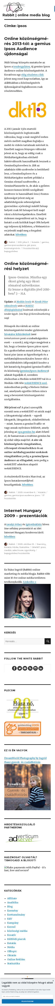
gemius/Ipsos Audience (34, 370)
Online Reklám (16, 959)
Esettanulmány (16, 914)
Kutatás (35, 242)
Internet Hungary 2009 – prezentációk (25, 513)
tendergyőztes (21, 66)
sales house (17, 550)
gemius (45, 242)
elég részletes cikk (32, 74)
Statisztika (24, 547)
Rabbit (12, 242)
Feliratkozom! (27, 1001)
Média (15, 547)
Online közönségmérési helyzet (26, 266)
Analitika (12, 902)
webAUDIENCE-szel (35, 383)
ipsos (33, 245)
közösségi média (17, 930)
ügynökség (29, 550)
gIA (28, 245)
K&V (9, 918)
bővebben (21, 234)
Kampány (12, 922)
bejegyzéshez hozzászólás (17, 553)
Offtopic (12, 951)
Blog (10, 906)
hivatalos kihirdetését (17, 334)
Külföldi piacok (16, 939)
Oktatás (11, 955)
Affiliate (12, 898)
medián (8, 550)
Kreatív (11, 935)
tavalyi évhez (14, 524)
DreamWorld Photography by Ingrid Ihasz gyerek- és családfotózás (25, 760)
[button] (27, 984)
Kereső (11, 926)
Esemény (41, 544)
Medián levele (23, 301)
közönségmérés (12, 248)
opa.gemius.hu (26, 431)
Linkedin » (29, 581)
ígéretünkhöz (34, 524)
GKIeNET (36, 547)
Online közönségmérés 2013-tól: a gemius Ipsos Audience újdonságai (27, 46)
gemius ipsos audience (15, 245)
